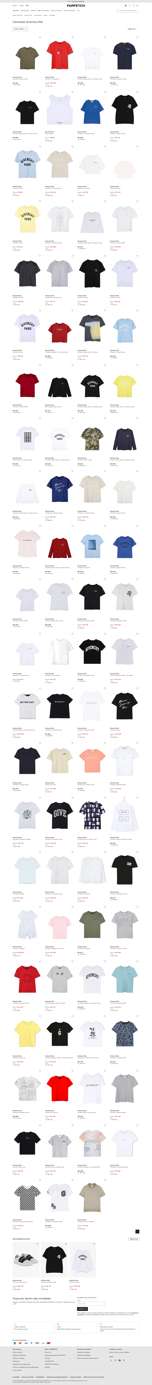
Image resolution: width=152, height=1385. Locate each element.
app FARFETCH (49, 1361)
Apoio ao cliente (17, 1352)
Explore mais (134, 1239)
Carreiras (47, 1358)
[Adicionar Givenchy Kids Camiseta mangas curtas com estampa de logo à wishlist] (105, 37)
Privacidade (16, 1377)
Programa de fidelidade (84, 1355)
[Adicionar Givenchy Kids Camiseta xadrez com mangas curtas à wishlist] (105, 798)
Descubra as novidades (78, 1)
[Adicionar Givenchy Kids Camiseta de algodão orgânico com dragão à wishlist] (137, 634)
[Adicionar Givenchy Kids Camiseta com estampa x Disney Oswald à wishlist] (105, 1016)
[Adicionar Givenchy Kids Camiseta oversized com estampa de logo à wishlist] (137, 798)
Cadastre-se (82, 1309)
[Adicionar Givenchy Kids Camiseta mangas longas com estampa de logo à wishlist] (105, 201)
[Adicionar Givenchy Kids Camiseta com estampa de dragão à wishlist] (40, 798)
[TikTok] (111, 1360)
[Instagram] (115, 1360)
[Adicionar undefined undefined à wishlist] (38, 1244)
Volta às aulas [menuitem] (25, 10)
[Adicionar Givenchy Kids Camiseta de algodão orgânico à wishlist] (137, 743)
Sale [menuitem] (78, 10)
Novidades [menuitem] (16, 10)
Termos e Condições (28, 1377)
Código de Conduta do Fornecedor (93, 1377)
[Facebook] (120, 1360)
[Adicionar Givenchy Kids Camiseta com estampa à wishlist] (105, 147)
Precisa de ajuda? (106, 1327)
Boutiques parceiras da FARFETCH (55, 1355)
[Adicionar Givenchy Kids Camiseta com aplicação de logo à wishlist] (72, 798)
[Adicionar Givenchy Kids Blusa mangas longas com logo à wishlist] (72, 365)
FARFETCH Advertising (51, 1364)
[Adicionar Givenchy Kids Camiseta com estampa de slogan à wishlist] (72, 471)
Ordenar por (131, 29)
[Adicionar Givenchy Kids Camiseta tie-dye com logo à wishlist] (105, 418)
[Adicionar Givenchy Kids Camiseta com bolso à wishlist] (105, 256)
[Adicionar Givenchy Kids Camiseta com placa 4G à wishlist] (105, 852)
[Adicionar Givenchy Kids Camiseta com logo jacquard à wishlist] (72, 634)
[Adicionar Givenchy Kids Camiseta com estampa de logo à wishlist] (137, 37)
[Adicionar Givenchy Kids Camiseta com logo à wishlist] (40, 147)
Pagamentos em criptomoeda (21, 1364)
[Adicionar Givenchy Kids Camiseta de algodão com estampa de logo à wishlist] (72, 310)
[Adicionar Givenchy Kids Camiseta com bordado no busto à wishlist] (72, 852)
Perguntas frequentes (19, 1355)
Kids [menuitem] (27, 5)
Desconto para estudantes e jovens (87, 1358)
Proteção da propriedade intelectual (57, 1377)
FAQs (59, 1327)
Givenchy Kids (28, 15)
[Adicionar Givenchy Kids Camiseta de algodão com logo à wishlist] (137, 579)
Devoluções (16, 1361)
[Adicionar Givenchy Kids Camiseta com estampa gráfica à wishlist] (40, 743)
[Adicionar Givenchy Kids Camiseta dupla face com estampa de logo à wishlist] (40, 688)
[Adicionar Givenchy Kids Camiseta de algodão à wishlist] (40, 852)
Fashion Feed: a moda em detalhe (119, 1352)
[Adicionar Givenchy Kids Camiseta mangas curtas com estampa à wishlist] (105, 310)
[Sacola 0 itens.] (137, 6)
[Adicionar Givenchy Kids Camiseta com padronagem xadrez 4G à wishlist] (40, 1180)
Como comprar (19, 1327)
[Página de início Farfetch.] (76, 5)
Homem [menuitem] (21, 5)
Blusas (45, 15)
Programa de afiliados (83, 1352)
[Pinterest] (124, 1360)
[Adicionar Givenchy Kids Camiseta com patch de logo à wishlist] (137, 92)
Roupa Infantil (37, 15)
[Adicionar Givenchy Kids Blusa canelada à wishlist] (72, 92)
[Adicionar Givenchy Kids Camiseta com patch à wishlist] (40, 256)
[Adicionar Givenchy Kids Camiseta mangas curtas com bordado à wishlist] (72, 962)
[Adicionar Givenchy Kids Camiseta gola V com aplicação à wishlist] (105, 1180)
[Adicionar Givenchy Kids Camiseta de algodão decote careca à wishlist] (72, 907)
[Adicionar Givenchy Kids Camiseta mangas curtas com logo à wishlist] (72, 579)
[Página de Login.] (130, 6)
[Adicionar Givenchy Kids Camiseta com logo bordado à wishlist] (40, 37)
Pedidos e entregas (18, 1358)
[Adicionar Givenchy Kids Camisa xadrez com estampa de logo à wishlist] (40, 418)
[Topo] (137, 1231)
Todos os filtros (19, 29)
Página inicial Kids (17, 15)
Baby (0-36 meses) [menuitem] (43, 10)
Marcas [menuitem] (33, 10)
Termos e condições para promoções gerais (25, 1367)
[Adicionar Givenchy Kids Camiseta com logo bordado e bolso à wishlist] (72, 1125)
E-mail (78, 1300)
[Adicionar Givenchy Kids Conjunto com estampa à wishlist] (40, 907)
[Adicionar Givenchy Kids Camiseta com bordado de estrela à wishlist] (137, 1125)
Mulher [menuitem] (15, 5)
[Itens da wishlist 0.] (133, 6)
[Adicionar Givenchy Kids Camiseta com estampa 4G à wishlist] (72, 37)
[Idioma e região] (126, 6)
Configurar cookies (75, 1377)
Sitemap (47, 1367)
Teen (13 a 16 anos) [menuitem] (69, 10)
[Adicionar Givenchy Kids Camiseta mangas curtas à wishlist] (40, 1125)
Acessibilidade (40, 1377)
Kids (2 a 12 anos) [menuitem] (56, 10)
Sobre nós (48, 1352)
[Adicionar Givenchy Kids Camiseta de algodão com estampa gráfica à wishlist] (105, 1125)
